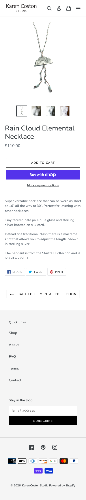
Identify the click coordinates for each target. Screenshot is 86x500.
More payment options (43, 185)
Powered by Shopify (62, 486)
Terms (14, 368)
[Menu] (78, 8)
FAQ (12, 356)
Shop (13, 333)
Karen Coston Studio (35, 486)
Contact (15, 380)
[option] (22, 111)
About (14, 344)
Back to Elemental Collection (46, 294)
